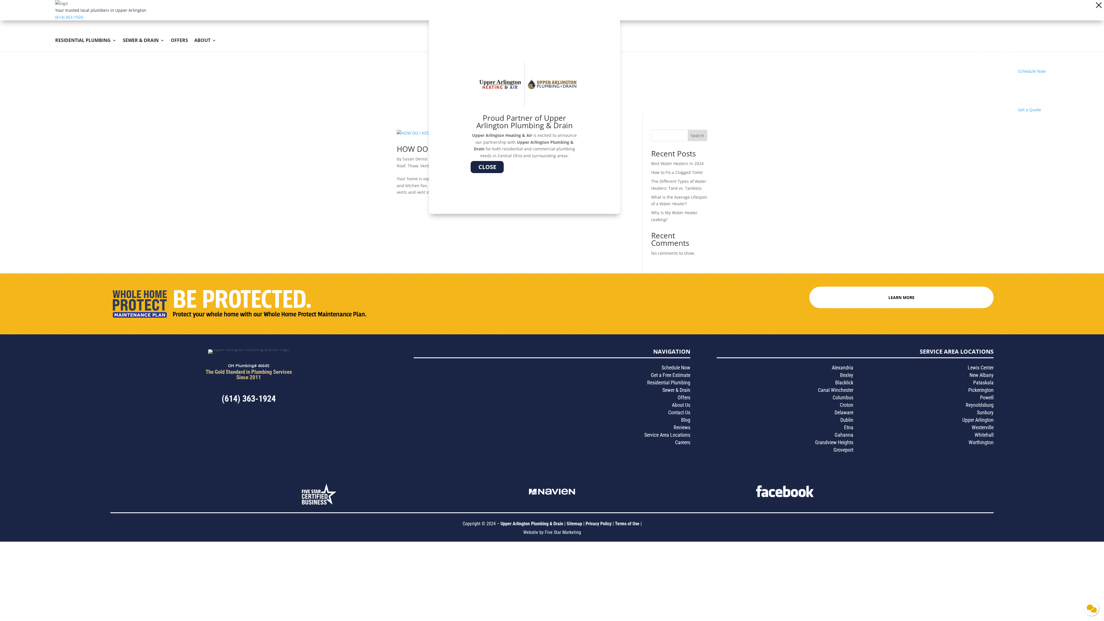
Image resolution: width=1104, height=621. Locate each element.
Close (487, 167)
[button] (1099, 5)
